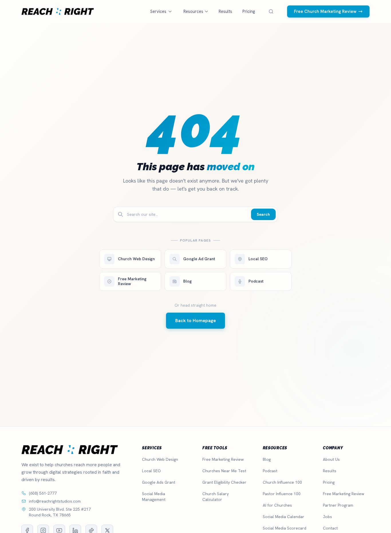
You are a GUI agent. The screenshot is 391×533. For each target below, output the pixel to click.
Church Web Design (160, 459)
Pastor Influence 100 (282, 493)
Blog (267, 459)
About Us (331, 459)
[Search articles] (271, 11)
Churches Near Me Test (224, 470)
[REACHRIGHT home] (57, 11)
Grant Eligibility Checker (224, 482)
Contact (330, 528)
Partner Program (338, 505)
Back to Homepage (195, 321)
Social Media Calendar (283, 516)
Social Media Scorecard (284, 528)
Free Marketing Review (223, 459)
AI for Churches (277, 505)
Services (158, 11)
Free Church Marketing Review (325, 11)
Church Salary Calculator (215, 496)
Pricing (248, 11)
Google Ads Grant (158, 482)
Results (225, 11)
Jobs (327, 516)
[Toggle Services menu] (170, 11)
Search (263, 214)
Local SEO (151, 470)
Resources (193, 11)
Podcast (270, 470)
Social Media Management (153, 496)
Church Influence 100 (282, 482)
